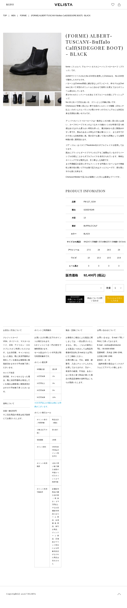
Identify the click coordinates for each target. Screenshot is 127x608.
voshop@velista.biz (112, 345)
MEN (13, 15)
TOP (5, 15)
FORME (23, 15)
